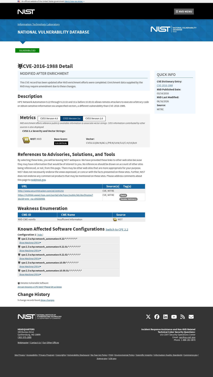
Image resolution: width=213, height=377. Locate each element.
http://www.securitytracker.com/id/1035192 (41, 190)
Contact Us (35, 342)
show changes (47, 300)
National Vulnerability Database (53, 32)
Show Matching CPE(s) (29, 242)
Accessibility (32, 355)
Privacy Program (46, 355)
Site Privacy (20, 355)
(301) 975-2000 (24, 337)
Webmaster (23, 342)
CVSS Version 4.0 (49, 118)
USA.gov (112, 358)
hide (39, 234)
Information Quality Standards (168, 355)
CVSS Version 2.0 (94, 118)
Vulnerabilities (27, 50)
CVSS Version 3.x (71, 118)
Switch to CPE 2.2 (117, 230)
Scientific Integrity (144, 355)
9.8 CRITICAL (61, 143)
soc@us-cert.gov (187, 337)
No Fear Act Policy (99, 355)
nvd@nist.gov (38, 180)
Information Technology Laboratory (39, 24)
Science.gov (102, 358)
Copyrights (61, 355)
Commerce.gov (191, 355)
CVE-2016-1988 (165, 85)
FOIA (111, 355)
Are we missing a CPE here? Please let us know (40, 287)
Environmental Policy (125, 355)
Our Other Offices (50, 342)
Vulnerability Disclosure (78, 355)
